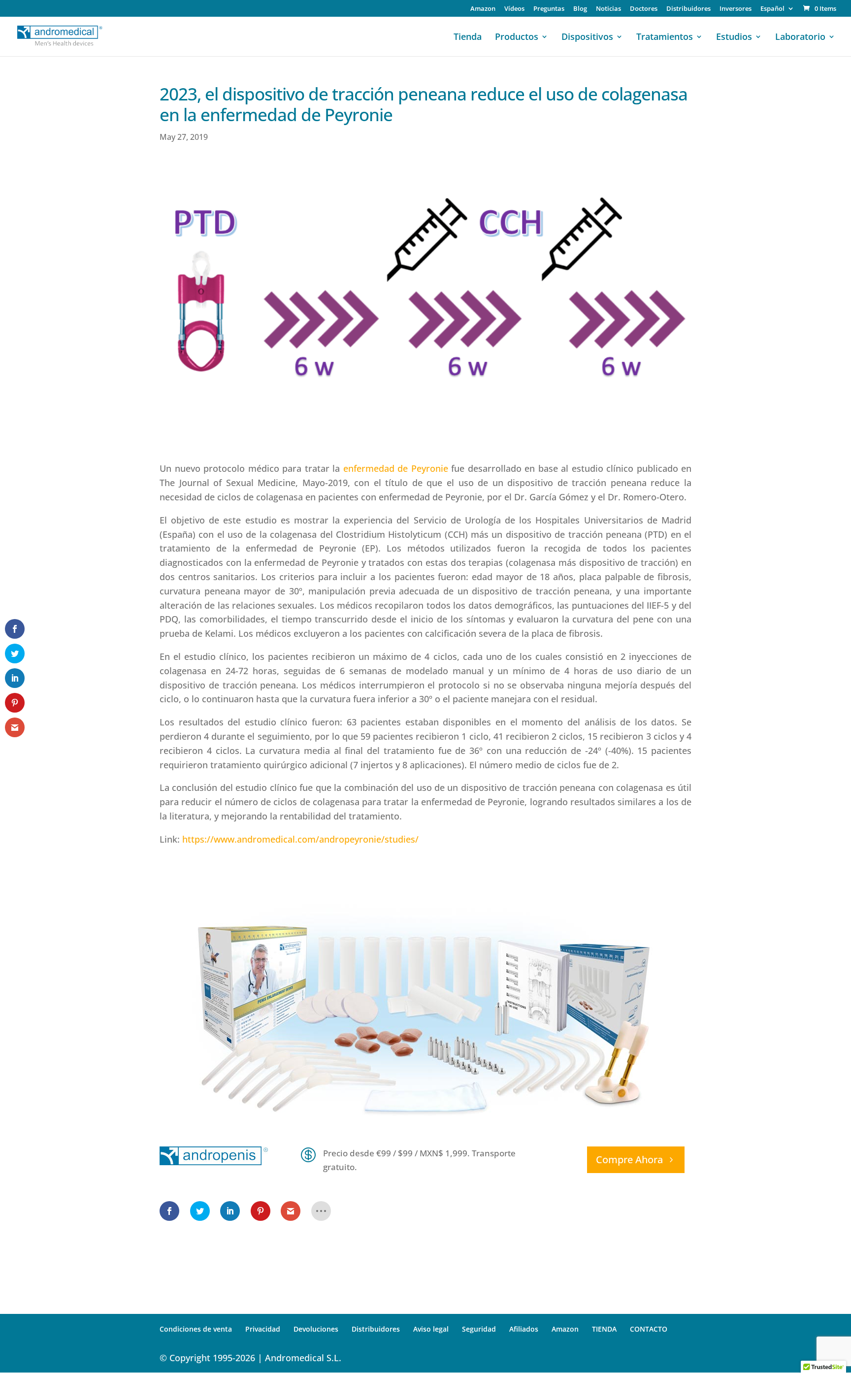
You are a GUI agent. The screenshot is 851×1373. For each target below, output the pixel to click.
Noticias (608, 9)
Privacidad (262, 1329)
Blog (580, 9)
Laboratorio (800, 37)
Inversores (736, 9)
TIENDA (604, 1329)
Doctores (643, 9)
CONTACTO (648, 1329)
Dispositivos (587, 37)
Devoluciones (316, 1329)
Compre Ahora (629, 1159)
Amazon (482, 9)
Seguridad (479, 1329)
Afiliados (523, 1329)
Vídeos (514, 9)
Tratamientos (664, 37)
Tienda (468, 37)
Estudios (734, 37)
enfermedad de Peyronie (395, 468)
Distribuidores (688, 9)
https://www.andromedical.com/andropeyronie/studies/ (300, 839)
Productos (516, 37)
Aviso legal (431, 1329)
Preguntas (548, 9)
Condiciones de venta (196, 1329)
